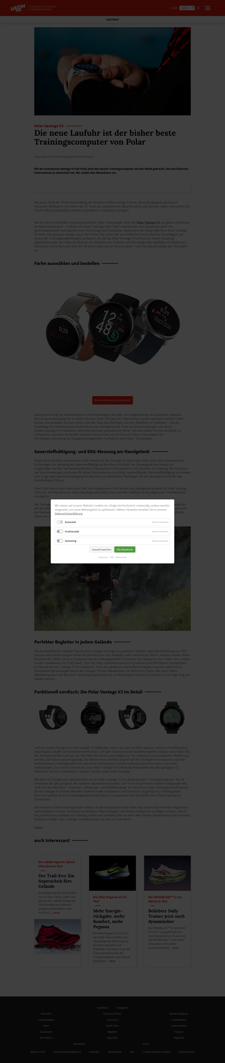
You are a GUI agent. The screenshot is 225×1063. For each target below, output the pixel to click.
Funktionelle (72, 531)
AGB (112, 557)
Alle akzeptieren (125, 549)
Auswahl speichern (101, 549)
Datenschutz (121, 557)
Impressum (103, 557)
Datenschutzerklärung (69, 514)
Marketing (70, 541)
